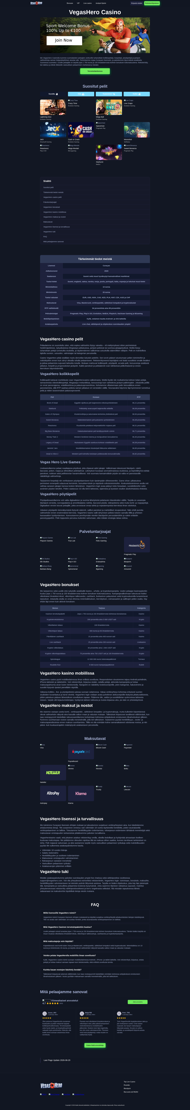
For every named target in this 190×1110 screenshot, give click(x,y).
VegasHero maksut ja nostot (54, 217)
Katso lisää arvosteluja (95, 1045)
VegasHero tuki (49, 232)
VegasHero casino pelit (52, 197)
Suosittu (52, 94)
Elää (79, 94)
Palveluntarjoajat (50, 202)
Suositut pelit (48, 187)
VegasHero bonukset (51, 207)
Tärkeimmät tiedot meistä (53, 192)
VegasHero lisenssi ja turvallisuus (56, 227)
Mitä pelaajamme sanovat (53, 242)
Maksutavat (47, 222)
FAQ (45, 237)
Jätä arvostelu (138, 1002)
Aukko (135, 94)
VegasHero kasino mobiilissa (54, 212)
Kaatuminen (107, 94)
